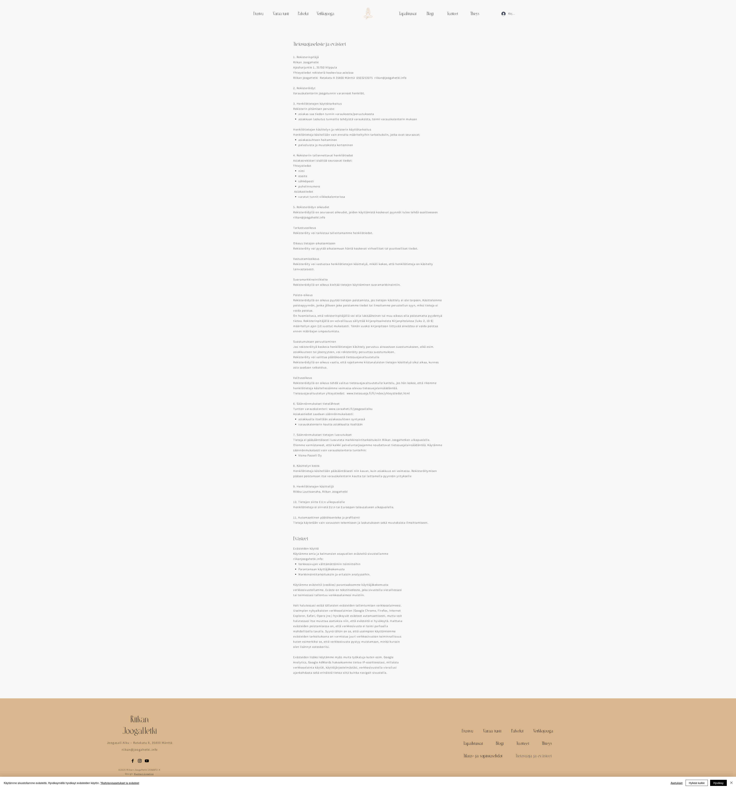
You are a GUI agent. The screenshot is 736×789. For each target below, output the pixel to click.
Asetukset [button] (677, 783)
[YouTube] (146, 760)
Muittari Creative (144, 773)
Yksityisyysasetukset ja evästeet (119, 783)
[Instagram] (139, 760)
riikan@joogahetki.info (309, 217)
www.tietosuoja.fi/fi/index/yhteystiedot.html (378, 393)
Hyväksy (718, 783)
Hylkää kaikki (697, 783)
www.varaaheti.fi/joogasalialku (351, 409)
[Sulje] (731, 783)
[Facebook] (132, 760)
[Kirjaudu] (502, 13)
